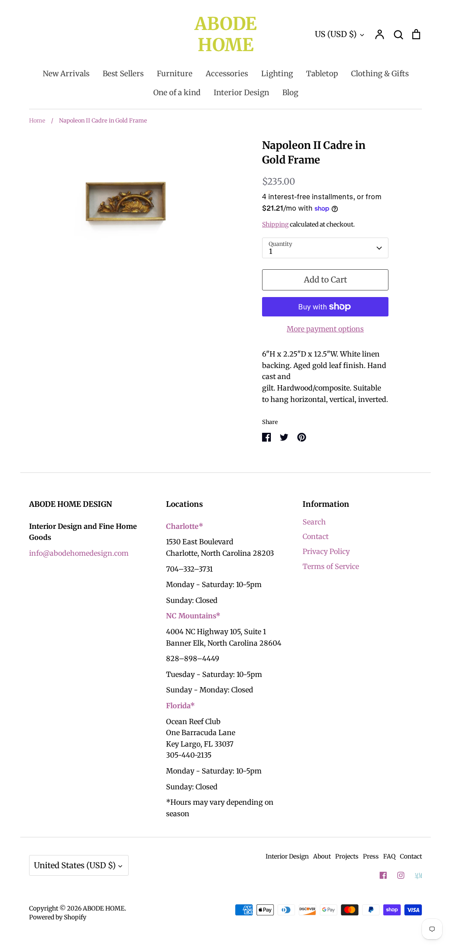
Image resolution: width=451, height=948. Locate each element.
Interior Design (241, 92)
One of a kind (176, 92)
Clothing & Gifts (380, 73)
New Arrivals (66, 73)
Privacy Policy (326, 551)
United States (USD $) (75, 865)
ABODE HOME (226, 34)
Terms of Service (331, 566)
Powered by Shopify (57, 917)
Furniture (174, 73)
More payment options (325, 328)
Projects (347, 856)
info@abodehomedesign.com (79, 553)
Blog (290, 92)
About (322, 856)
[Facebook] (383, 875)
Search (314, 521)
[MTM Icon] (418, 875)
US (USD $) (336, 34)
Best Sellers (123, 73)
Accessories (227, 73)
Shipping (275, 224)
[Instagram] (401, 875)
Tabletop (322, 73)
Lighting (277, 73)
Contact (316, 536)
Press (371, 856)
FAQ (389, 856)
